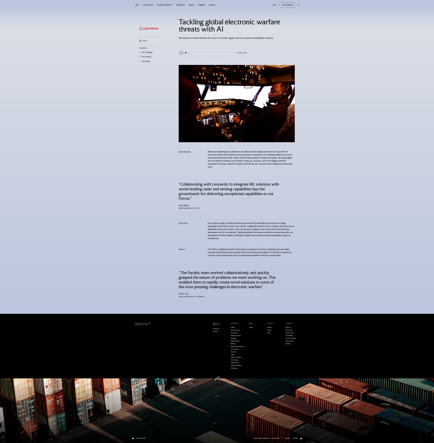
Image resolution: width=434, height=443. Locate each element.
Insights (201, 5)
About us (288, 327)
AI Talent (214, 331)
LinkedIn (287, 438)
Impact (192, 5)
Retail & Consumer (236, 357)
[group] (212, 52)
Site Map (288, 344)
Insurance (233, 352)
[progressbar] (211, 53)
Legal (232, 354)
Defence (233, 344)
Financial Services (236, 335)
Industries (181, 5)
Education (234, 338)
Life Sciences (234, 360)
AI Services (148, 5)
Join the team (289, 333)
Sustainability (289, 335)
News (269, 333)
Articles (269, 327)
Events (269, 330)
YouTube (295, 438)
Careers (212, 5)
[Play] (181, 52)
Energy (233, 327)
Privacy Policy (289, 341)
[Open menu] (298, 5)
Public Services (235, 341)
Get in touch (288, 330)
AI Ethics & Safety (290, 338)
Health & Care (235, 362)
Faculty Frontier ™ (165, 5)
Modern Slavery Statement (261, 438)
